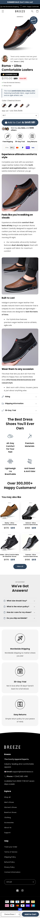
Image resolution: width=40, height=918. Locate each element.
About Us (7, 827)
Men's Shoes (9, 802)
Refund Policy (9, 862)
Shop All (7, 797)
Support (7, 833)
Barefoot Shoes (10, 812)
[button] (2, 11)
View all (20, 566)
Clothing (7, 817)
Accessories (9, 822)
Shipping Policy (10, 857)
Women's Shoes (10, 807)
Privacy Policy (9, 867)
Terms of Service (10, 852)
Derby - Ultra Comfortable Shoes (9, 524)
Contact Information (12, 872)
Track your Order (10, 847)
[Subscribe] (33, 882)
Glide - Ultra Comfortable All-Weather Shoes (9, 555)
